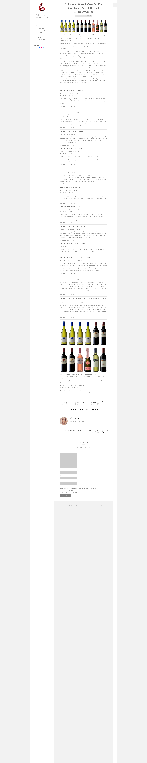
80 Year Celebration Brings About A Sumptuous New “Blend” (81, 402)
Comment (62, 452)
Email (61, 476)
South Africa (86, 409)
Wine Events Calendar (42, 35)
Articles (42, 33)
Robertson (71, 409)
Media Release (99, 407)
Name (61, 470)
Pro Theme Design (98, 505)
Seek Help (42, 39)
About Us (41, 28)
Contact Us (42, 30)
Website (61, 481)
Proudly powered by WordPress (79, 505)
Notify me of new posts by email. (70, 493)
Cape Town (85, 407)
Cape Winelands (92, 407)
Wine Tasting (95, 409)
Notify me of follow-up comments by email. (72, 490)
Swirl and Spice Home (42, 26)
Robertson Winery (74, 407)
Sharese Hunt (88, 15)
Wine (91, 409)
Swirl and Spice (42, 15)
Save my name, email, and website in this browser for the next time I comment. (78, 489)
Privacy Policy (42, 37)
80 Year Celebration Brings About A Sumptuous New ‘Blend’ (66, 402)
